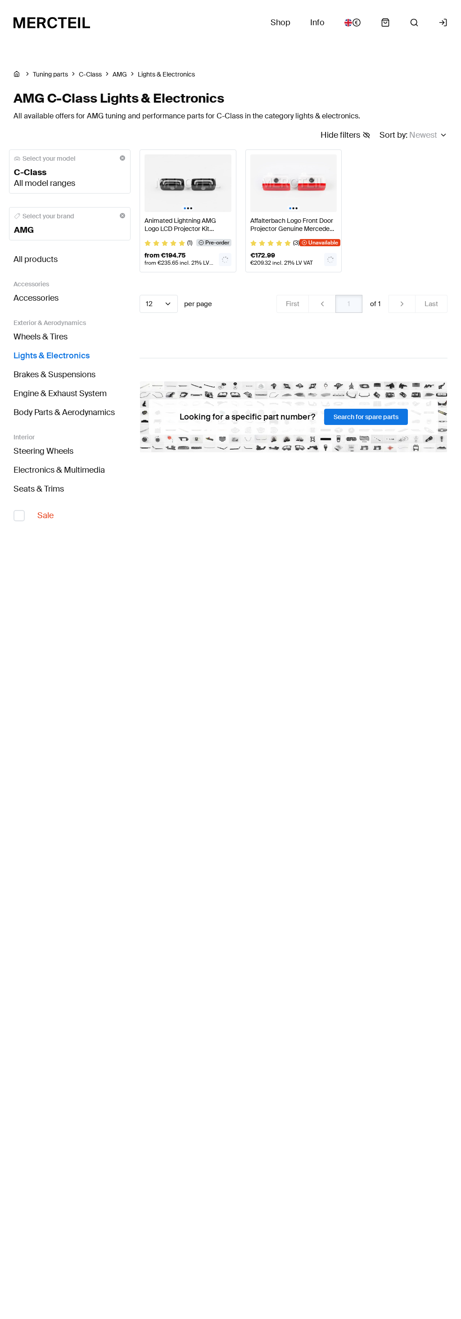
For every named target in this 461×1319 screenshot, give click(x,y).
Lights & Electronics (52, 355)
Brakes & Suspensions (54, 374)
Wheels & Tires (41, 336)
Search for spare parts (366, 417)
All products (36, 259)
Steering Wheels (43, 451)
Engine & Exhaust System (60, 393)
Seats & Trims (39, 488)
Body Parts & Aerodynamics (64, 412)
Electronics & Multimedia (59, 470)
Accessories (36, 298)
